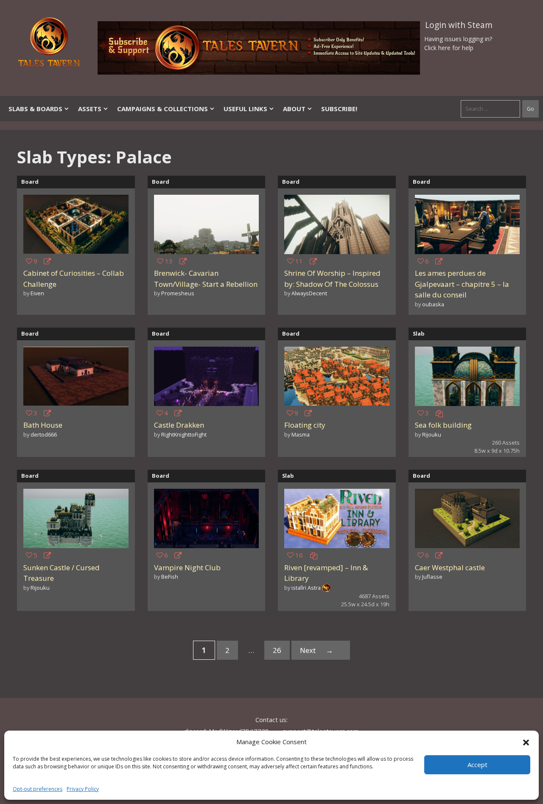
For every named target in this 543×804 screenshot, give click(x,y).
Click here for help (448, 48)
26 (281, 652)
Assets (89, 108)
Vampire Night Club (187, 567)
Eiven (37, 293)
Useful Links (245, 108)
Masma (300, 434)
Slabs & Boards (35, 108)
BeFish (169, 576)
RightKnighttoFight (184, 434)
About (294, 108)
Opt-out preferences (37, 789)
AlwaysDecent (309, 293)
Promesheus (177, 293)
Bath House (42, 425)
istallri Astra (306, 587)
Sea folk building (443, 425)
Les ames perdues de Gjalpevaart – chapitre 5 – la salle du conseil (462, 284)
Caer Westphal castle (450, 567)
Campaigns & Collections (162, 108)
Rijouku (431, 434)
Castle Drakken (179, 425)
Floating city (304, 425)
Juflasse (432, 576)
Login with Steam (459, 25)
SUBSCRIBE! (339, 108)
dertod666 (44, 434)
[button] (526, 741)
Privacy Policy (83, 789)
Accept (477, 764)
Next (316, 650)
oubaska (433, 304)
